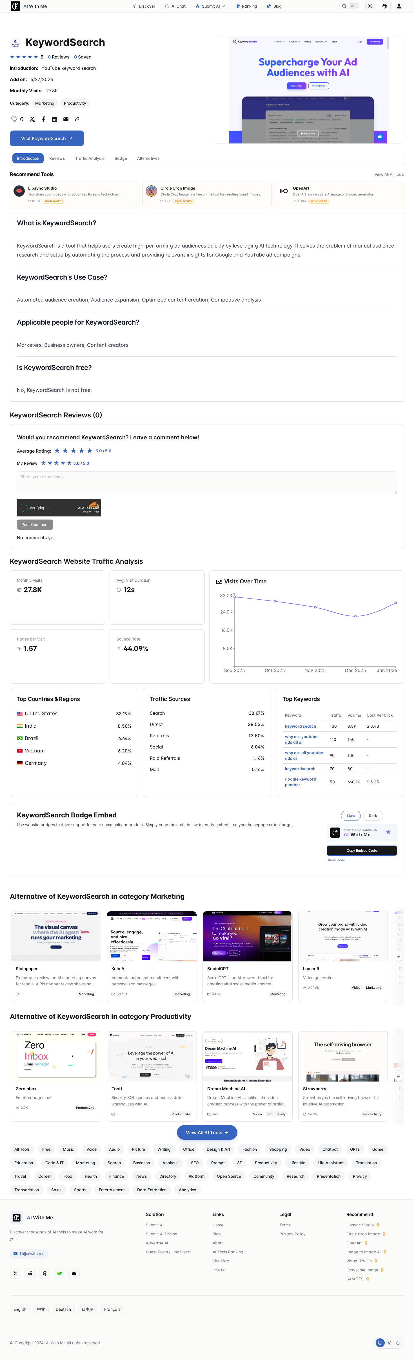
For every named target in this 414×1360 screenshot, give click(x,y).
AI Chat (179, 6)
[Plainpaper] (56, 936)
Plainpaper (27, 968)
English (20, 1309)
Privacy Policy (292, 1233)
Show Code (336, 860)
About (218, 1242)
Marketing (44, 103)
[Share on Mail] (66, 119)
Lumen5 (311, 968)
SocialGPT (218, 968)
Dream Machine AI (226, 1088)
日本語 (88, 1309)
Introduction (28, 158)
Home (218, 1224)
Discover (147, 6)
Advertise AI (157, 1242)
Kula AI (119, 968)
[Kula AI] (152, 936)
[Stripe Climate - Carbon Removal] (59, 1273)
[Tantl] (152, 1056)
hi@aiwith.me (32, 1253)
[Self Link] (77, 119)
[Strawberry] (343, 1056)
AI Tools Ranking (228, 1251)
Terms (285, 1224)
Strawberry (314, 1088)
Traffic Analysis (89, 158)
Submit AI (211, 6)
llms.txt (219, 1269)
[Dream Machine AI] (247, 1056)
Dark (373, 815)
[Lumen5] (343, 936)
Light (351, 815)
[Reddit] (30, 1273)
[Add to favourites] (14, 119)
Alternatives (148, 158)
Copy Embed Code (362, 850)
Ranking (249, 6)
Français (112, 1309)
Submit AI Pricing (161, 1233)
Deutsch (63, 1309)
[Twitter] (15, 1273)
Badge (121, 158)
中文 (41, 1309)
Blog (277, 6)
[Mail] (74, 1273)
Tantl (117, 1088)
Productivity (75, 103)
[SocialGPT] (247, 936)
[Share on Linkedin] (54, 119)
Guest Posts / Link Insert (168, 1251)
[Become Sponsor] (44, 1273)
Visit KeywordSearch (43, 138)
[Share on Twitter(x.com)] (32, 119)
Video (356, 988)
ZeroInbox (26, 1088)
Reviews (57, 158)
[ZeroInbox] (56, 1056)
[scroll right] (398, 956)
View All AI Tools (389, 174)
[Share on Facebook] (43, 119)
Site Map (221, 1260)
